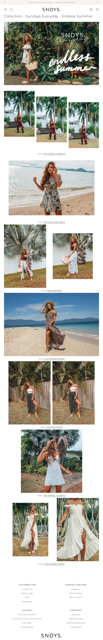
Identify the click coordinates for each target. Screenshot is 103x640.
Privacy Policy (27, 627)
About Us (76, 615)
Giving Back (76, 627)
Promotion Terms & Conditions (27, 619)
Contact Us (27, 589)
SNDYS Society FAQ (76, 623)
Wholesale (27, 602)
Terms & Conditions (27, 615)
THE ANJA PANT (54, 291)
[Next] (98, 2)
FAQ (27, 597)
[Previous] (5, 2)
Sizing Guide (27, 593)
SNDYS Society (76, 619)
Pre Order (27, 623)
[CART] (97, 9)
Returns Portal (76, 597)
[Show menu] (5, 9)
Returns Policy (76, 593)
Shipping (76, 589)
